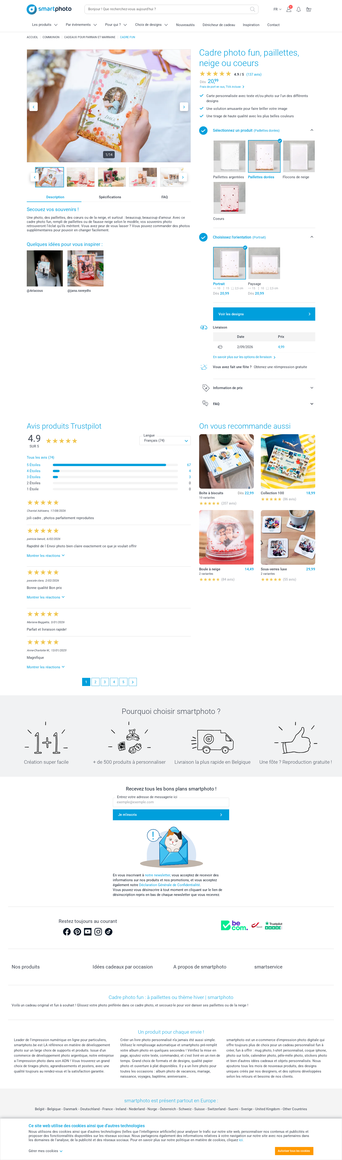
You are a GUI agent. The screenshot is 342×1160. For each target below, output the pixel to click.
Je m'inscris (127, 815)
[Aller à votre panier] (309, 9)
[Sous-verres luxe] (288, 537)
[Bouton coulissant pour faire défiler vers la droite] (184, 106)
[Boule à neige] (226, 537)
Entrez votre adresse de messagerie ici (147, 797)
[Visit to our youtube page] (88, 932)
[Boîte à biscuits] (226, 461)
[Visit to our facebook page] (67, 932)
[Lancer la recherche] (252, 9)
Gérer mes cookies (43, 1151)
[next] (133, 682)
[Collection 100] (288, 461)
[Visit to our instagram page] (98, 932)
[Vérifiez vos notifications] (299, 9)
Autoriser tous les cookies (294, 1151)
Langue (149, 435)
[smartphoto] (49, 9)
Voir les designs (231, 314)
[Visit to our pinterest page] (77, 932)
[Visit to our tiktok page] (109, 932)
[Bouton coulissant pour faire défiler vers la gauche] (33, 106)
